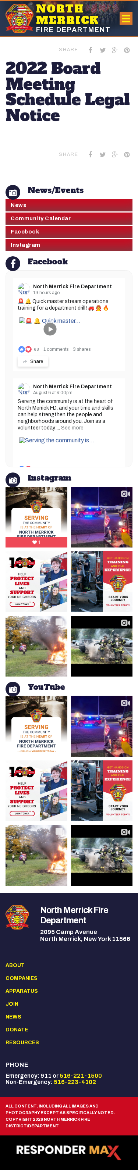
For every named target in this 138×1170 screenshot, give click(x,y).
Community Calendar (41, 218)
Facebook (25, 232)
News (18, 205)
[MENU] (126, 18)
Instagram (25, 245)
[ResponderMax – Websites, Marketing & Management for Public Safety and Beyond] (69, 1153)
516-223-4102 (75, 1082)
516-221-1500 (81, 1076)
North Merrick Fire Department (72, 286)
